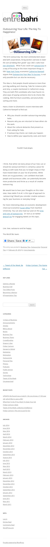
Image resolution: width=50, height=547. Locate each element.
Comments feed (8, 525)
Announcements (9, 323)
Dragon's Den (8, 343)
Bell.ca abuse (7, 329)
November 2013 (8, 449)
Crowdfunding (8, 340)
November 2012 (8, 484)
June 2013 (6, 463)
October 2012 (8, 487)
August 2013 (7, 457)
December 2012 (8, 481)
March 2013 (7, 472)
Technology (7, 375)
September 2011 (9, 496)
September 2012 (9, 490)
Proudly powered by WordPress (13, 543)
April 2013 (6, 469)
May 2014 (6, 431)
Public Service (8, 370)
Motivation (7, 355)
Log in (5, 519)
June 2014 (6, 428)
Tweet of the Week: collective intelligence (17, 408)
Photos (5, 364)
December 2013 (8, 446)
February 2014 (8, 440)
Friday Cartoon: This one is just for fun (16, 411)
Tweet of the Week (9, 378)
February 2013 (8, 475)
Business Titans (8, 337)
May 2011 (6, 501)
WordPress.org (8, 528)
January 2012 (7, 493)
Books (5, 331)
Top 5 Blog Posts (9, 289)
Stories (5, 372)
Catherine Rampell (36, 71)
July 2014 (6, 425)
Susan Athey (25, 208)
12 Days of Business (10, 320)
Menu (25, 8)
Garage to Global (9, 349)
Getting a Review (9, 284)
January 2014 (7, 443)
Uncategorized (8, 381)
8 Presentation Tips (10, 295)
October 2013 (8, 452)
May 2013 (6, 466)
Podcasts (6, 367)
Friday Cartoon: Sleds (10, 405)
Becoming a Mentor (10, 292)
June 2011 (6, 498)
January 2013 (7, 478)
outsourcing (39, 65)
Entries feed (7, 522)
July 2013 (6, 460)
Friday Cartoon (8, 346)
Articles (5, 326)
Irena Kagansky (29, 250)
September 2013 (9, 454)
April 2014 (6, 434)
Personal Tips (7, 361)
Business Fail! (7, 287)
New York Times (13, 71)
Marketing (6, 352)
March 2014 (7, 437)
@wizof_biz (7, 216)
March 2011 (7, 504)
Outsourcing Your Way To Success (26, 74)
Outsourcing (35, 247)
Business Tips (25, 247)
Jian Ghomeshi (9, 65)
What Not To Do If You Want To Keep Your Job (19, 402)
